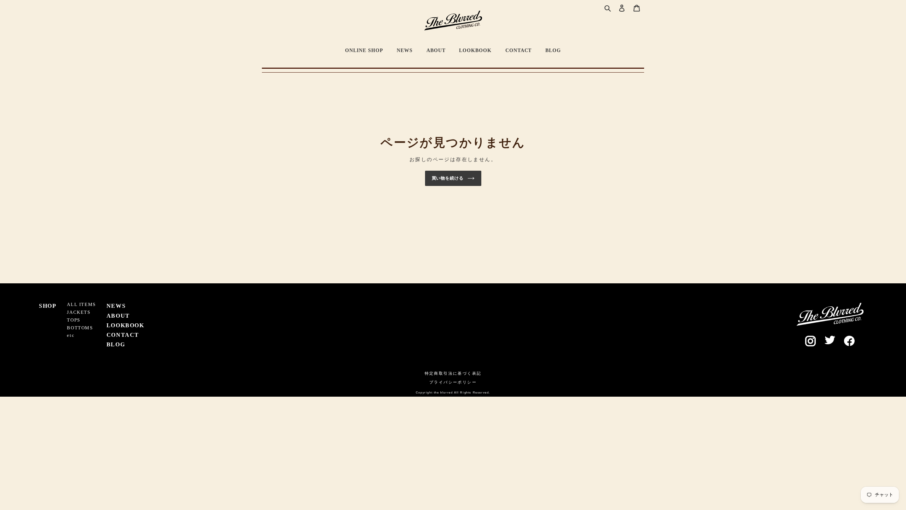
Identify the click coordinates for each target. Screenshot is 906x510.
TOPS (73, 320)
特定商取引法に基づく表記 (453, 373)
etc (70, 335)
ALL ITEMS (81, 304)
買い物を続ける (448, 178)
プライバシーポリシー (453, 382)
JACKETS (78, 312)
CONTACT (518, 50)
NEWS (405, 50)
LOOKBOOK (475, 50)
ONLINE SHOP (364, 50)
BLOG (553, 50)
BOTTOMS (80, 327)
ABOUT (436, 50)
